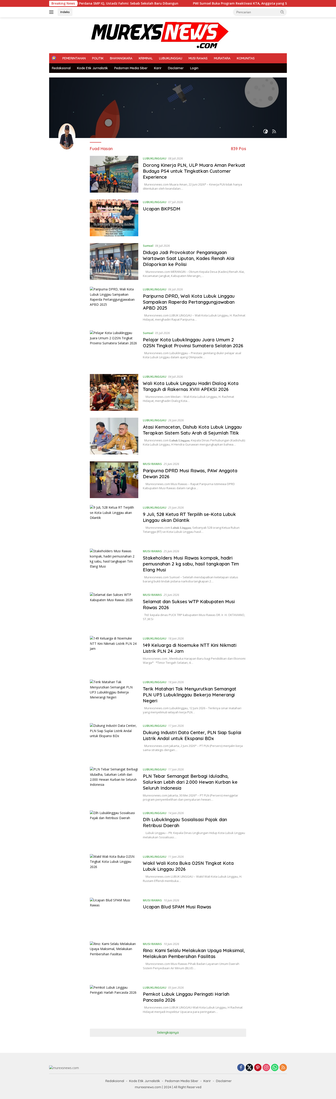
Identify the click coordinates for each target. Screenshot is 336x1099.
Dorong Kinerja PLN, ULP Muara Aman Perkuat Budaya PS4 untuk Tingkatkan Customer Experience (194, 171)
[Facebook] (241, 1068)
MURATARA (222, 58)
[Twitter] (249, 1068)
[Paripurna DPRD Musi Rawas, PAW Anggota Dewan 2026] (114, 479)
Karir (158, 68)
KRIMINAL (146, 58)
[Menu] (52, 12)
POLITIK (98, 58)
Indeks (65, 12)
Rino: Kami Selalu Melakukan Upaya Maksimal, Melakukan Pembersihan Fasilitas (194, 953)
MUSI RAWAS (198, 58)
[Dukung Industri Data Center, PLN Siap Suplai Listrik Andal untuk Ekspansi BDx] (114, 741)
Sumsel (148, 246)
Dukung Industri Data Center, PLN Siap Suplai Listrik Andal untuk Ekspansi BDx (192, 735)
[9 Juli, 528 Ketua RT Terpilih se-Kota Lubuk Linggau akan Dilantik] (114, 523)
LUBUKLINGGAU (170, 58)
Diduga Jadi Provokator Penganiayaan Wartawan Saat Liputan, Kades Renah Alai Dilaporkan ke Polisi (188, 258)
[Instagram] (266, 1068)
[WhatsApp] (274, 1068)
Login (194, 68)
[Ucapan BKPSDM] (114, 217)
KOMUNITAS (246, 58)
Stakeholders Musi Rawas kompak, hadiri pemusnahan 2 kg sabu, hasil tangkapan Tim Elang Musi (191, 564)
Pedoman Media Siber (131, 68)
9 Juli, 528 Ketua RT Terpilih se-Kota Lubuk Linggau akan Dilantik (189, 517)
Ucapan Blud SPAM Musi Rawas (177, 907)
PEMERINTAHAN (74, 58)
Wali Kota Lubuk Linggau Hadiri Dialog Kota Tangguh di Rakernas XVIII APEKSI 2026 (190, 386)
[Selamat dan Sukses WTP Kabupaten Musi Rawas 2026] (114, 610)
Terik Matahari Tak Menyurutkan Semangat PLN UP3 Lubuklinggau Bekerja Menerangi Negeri (189, 694)
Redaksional (61, 68)
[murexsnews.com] (139, 35)
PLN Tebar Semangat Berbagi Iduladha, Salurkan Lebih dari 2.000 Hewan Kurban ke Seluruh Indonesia (190, 782)
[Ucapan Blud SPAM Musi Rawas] (114, 916)
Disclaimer (176, 68)
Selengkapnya (168, 1032)
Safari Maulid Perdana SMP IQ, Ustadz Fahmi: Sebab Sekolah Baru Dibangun (87, 3)
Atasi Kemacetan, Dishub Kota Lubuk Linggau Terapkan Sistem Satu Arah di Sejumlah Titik (192, 430)
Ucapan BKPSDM (161, 209)
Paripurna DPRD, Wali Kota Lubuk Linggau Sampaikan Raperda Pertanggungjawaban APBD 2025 (189, 302)
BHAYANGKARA (121, 58)
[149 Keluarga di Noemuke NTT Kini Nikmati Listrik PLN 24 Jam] (114, 654)
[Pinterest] (257, 1068)
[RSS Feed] (274, 132)
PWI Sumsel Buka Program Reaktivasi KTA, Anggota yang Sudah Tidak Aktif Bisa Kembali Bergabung (242, 3)
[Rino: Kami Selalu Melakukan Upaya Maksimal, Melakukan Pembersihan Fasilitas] (114, 959)
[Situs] (265, 132)
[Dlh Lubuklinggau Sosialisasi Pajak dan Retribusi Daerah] (114, 828)
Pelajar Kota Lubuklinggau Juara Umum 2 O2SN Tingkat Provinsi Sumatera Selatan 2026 (194, 342)
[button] (282, 12)
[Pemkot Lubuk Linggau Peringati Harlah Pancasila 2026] (114, 1003)
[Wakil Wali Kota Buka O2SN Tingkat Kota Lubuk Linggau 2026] (114, 872)
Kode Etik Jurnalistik (92, 68)
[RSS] (283, 1068)
